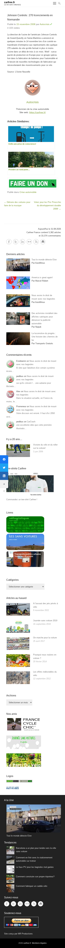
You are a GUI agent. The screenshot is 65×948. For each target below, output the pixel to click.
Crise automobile (28, 192)
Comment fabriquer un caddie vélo (31, 886)
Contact (42, 241)
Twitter (15, 241)
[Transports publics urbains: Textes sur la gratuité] (25, 566)
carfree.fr (9, 2)
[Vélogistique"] (25, 532)
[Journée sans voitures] (23, 748)
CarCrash (31, 421)
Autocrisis (44, 24)
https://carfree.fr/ (37, 112)
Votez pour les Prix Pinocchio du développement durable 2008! (47, 205)
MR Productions (25, 933)
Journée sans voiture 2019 (45, 620)
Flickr (29, 241)
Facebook (9, 241)
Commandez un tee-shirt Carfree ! (21, 499)
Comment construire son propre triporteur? (35, 876)
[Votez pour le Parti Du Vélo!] (23, 766)
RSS (36, 241)
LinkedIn (22, 241)
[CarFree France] (12, 781)
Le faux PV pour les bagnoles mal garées (35, 867)
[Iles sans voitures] (25, 549)
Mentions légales (39, 943)
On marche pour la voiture (45, 637)
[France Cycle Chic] (23, 730)
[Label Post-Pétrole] (12, 788)
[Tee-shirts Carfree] (30, 496)
